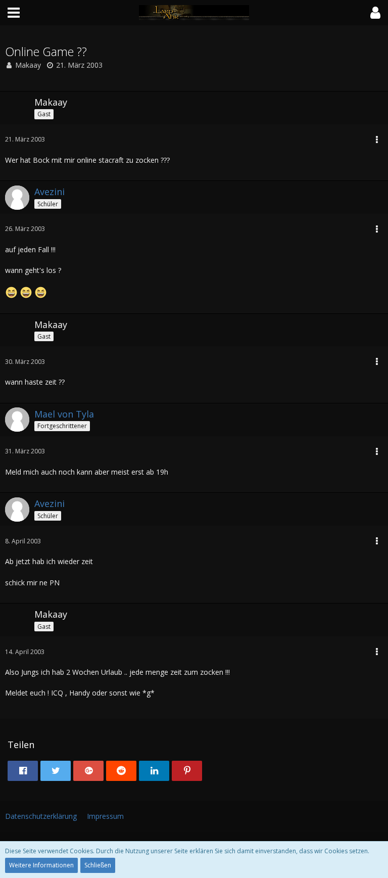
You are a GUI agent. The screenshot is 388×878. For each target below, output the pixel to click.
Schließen (97, 865)
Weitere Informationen (41, 865)
